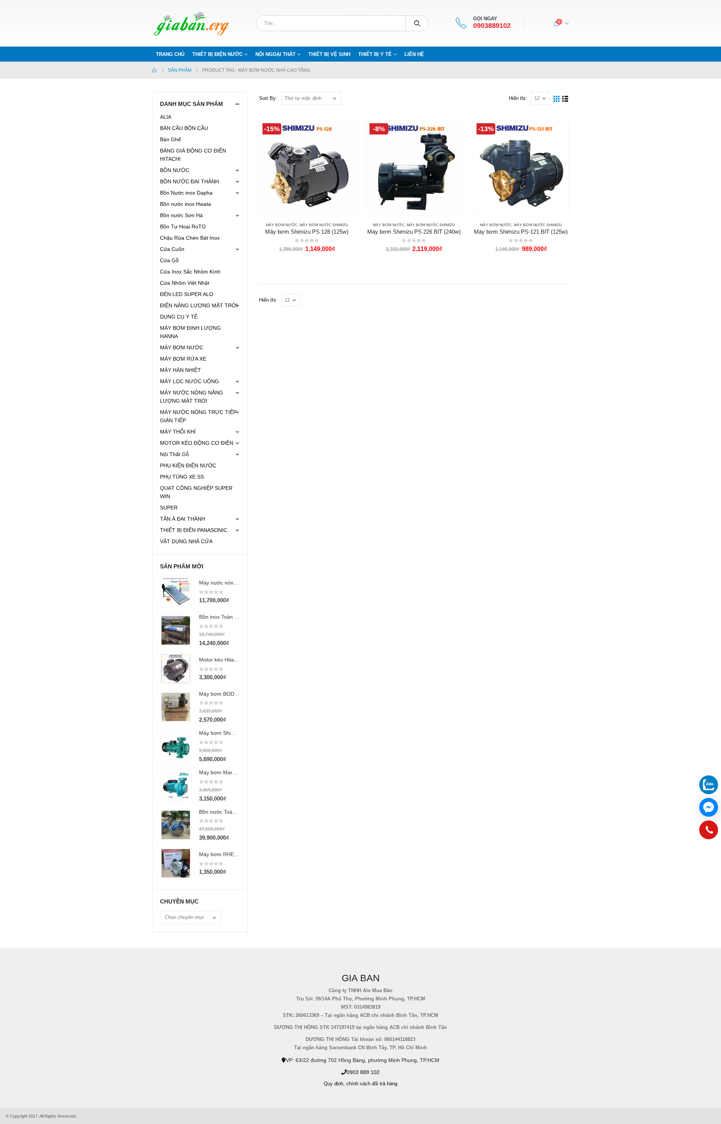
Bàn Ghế (170, 139)
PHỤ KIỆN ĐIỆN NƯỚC (188, 465)
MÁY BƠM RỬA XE (183, 359)
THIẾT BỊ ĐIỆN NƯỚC (217, 54)
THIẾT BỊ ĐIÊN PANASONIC (193, 530)
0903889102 (492, 26)
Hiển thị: (518, 98)
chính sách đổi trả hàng (371, 1083)
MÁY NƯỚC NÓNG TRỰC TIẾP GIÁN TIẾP (198, 416)
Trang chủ (170, 54)
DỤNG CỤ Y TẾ (179, 317)
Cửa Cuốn (172, 249)
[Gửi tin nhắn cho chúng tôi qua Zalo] (708, 784)
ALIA (165, 117)
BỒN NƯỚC (174, 170)
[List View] (565, 98)
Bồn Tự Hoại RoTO (183, 227)
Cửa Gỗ (169, 260)
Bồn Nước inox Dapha (186, 193)
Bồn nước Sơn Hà (181, 215)
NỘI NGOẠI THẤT (275, 54)
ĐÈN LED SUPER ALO (186, 294)
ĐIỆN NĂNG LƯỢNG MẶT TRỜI (199, 305)
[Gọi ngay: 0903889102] (708, 831)
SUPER (169, 508)
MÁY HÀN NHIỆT (180, 370)
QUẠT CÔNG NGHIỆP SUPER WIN (196, 492)
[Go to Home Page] (154, 70)
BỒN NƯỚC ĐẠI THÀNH (189, 181)
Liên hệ (414, 54)
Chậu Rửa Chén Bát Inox (190, 238)
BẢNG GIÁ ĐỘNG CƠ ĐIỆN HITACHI (193, 155)
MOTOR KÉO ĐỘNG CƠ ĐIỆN (196, 443)
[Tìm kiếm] (417, 23)
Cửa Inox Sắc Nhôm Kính (190, 272)
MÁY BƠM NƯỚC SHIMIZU (324, 225)
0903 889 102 (363, 1072)
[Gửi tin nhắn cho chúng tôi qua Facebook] (708, 807)
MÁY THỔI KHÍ (178, 432)
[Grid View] (556, 98)
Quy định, (334, 1083)
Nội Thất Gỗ (174, 454)
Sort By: (268, 98)
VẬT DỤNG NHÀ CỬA (186, 541)
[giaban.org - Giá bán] (191, 23)
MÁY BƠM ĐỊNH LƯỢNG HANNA (190, 332)
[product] (176, 591)
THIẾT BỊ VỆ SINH (329, 54)
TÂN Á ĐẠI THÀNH (182, 519)
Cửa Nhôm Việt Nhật (184, 283)
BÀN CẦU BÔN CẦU (184, 128)
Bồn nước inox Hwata (185, 204)
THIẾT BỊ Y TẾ (375, 54)
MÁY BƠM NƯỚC (281, 225)
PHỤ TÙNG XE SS (182, 477)
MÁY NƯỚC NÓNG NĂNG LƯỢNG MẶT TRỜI (191, 397)
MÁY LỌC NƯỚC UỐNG (189, 381)
